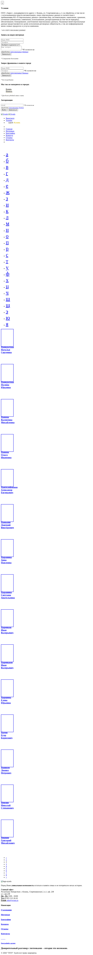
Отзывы (4, 929)
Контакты (5, 934)
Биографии (6, 920)
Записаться (6, 54)
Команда (5, 924)
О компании (6, 910)
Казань (9, 89)
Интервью (5, 915)
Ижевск (9, 91)
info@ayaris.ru (12, 900)
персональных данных (19, 52)
